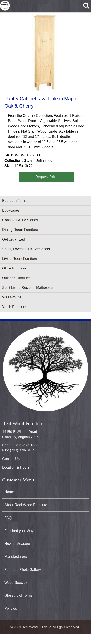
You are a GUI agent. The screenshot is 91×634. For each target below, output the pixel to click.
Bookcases (11, 210)
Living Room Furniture (19, 258)
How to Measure (17, 544)
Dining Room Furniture (20, 230)
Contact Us (11, 459)
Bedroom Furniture (17, 201)
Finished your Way (19, 531)
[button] (45, 52)
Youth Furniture (14, 307)
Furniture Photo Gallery (22, 569)
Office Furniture (14, 268)
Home (9, 492)
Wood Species (15, 582)
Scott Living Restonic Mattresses (27, 287)
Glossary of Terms (18, 595)
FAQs (8, 518)
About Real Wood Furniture (25, 505)
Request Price (46, 177)
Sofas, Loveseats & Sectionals (26, 249)
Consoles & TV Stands (20, 220)
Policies (10, 608)
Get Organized (13, 239)
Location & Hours (15, 467)
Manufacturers (15, 557)
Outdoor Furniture (16, 278)
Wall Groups (11, 297)
